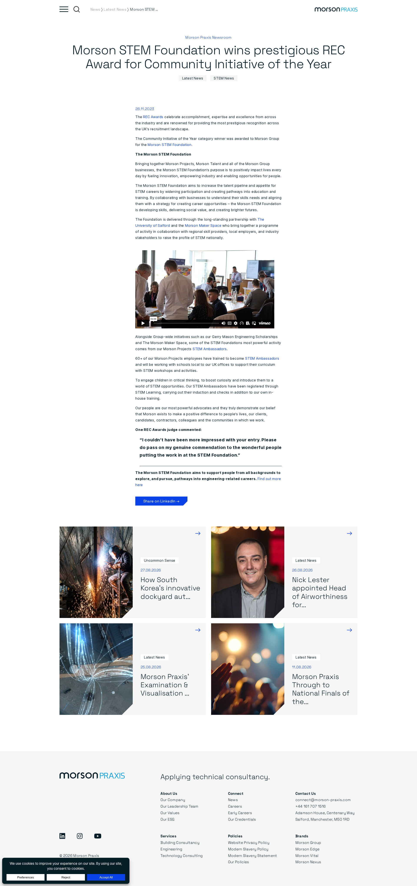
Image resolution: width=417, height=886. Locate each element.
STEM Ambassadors (210, 349)
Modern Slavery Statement (252, 855)
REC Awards (153, 117)
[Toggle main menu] (64, 9)
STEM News (224, 78)
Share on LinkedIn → (161, 500)
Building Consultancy (180, 842)
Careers (235, 806)
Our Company (173, 799)
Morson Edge (307, 848)
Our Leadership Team (179, 806)
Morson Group (308, 842)
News (233, 799)
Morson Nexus (308, 861)
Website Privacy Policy (248, 842)
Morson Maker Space (203, 225)
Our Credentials (242, 819)
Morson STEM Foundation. (170, 144)
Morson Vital (307, 855)
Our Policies (238, 861)
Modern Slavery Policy (248, 848)
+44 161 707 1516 (310, 806)
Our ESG (167, 819)
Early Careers (240, 812)
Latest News (192, 78)
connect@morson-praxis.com (323, 799)
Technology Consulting (182, 855)
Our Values (170, 812)
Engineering (171, 848)
